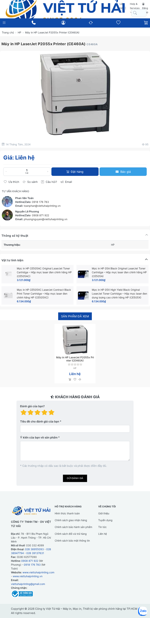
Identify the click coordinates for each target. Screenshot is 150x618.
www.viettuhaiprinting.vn (27, 576)
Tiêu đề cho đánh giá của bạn (39, 421)
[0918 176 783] (33, 22)
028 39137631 (35, 553)
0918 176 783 (40, 201)
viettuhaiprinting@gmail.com (28, 583)
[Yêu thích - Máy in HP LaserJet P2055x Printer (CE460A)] (75, 379)
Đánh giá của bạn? (32, 406)
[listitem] (75, 93)
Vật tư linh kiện (12, 260)
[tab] (75, 316)
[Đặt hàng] (70, 379)
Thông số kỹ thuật (14, 235)
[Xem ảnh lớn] (75, 93)
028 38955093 (34, 549)
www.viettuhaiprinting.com (38, 572)
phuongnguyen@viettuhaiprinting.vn (45, 219)
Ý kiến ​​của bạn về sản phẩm (38, 437)
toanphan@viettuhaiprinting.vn (42, 205)
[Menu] (4, 22)
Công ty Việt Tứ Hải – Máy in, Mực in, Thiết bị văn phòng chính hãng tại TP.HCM (86, 608)
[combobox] (138, 13)
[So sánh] (80, 379)
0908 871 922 (40, 215)
